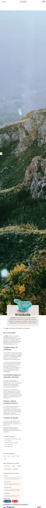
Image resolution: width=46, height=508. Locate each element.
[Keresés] (42, 2)
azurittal (10, 342)
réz (4, 344)
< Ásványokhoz (10, 306)
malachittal (5, 342)
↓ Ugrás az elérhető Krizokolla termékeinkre (16, 328)
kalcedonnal (14, 356)
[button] (7, 501)
